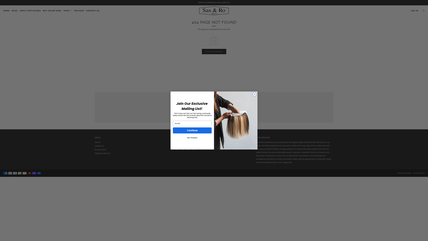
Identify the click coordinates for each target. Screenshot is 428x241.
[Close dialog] (255, 94)
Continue (192, 130)
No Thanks (192, 137)
